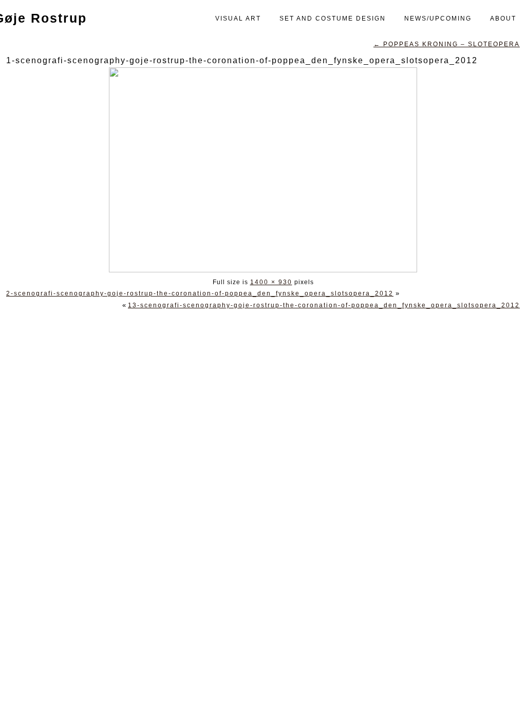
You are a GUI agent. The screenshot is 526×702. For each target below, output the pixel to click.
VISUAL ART (238, 18)
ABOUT (503, 18)
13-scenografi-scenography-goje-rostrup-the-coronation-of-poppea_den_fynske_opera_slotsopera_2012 (324, 305)
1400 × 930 (271, 282)
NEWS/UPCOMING (438, 18)
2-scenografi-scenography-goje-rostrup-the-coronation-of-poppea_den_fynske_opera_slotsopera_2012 (199, 293)
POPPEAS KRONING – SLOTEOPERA (446, 44)
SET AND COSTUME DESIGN (332, 18)
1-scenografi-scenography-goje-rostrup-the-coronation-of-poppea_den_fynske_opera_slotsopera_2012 (242, 60)
